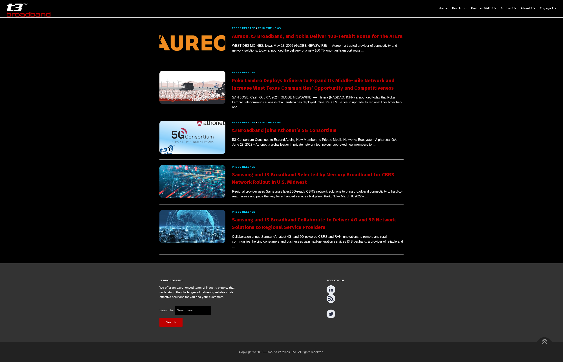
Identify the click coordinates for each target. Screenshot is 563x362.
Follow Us (508, 8)
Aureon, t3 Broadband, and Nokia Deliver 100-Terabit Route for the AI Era (317, 36)
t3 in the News (269, 28)
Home (443, 8)
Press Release (243, 28)
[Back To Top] (544, 342)
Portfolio (459, 8)
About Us (528, 8)
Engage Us (548, 8)
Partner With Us (483, 8)
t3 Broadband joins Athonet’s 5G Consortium (284, 130)
